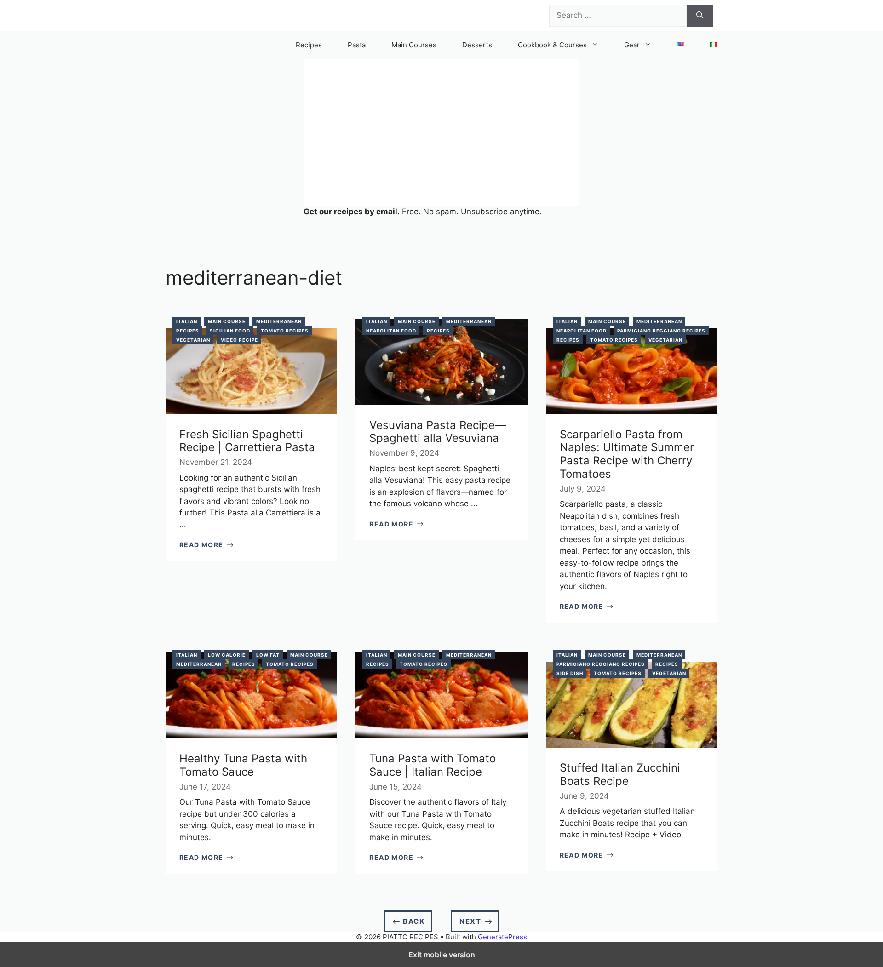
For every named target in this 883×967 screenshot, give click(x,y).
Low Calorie (227, 655)
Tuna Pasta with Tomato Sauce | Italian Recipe (432, 765)
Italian (186, 321)
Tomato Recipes (285, 330)
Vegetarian (193, 340)
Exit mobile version (441, 954)
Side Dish (569, 673)
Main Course (227, 321)
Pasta (357, 44)
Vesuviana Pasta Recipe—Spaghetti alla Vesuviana (437, 431)
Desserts (477, 44)
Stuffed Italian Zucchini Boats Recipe (620, 774)
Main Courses (413, 44)
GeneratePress (502, 937)
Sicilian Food (230, 330)
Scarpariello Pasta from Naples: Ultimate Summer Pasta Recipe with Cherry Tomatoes (627, 454)
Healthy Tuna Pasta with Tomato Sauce (243, 765)
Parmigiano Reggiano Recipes (661, 330)
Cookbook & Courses (552, 44)
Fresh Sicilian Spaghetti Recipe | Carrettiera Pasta (247, 441)
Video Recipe (239, 340)
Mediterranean (279, 321)
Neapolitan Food (391, 330)
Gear (632, 44)
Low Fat (268, 655)
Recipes (309, 44)
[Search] (700, 16)
